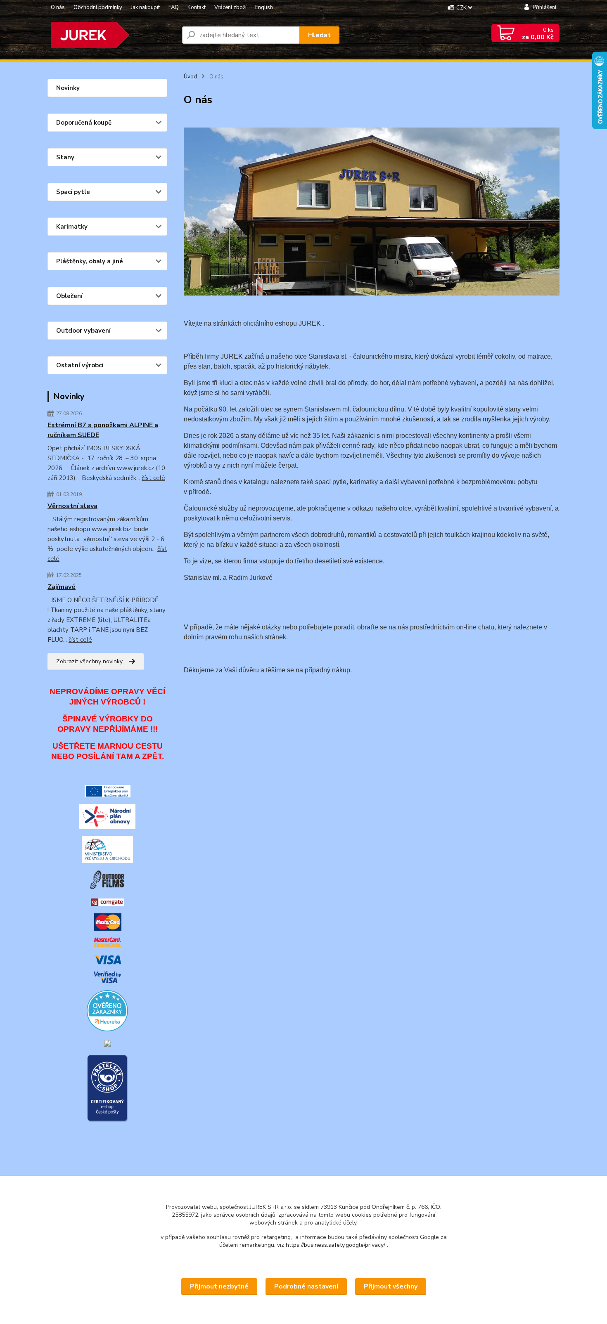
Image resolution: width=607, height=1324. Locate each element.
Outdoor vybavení (83, 330)
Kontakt (196, 7)
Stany (65, 157)
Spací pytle (73, 192)
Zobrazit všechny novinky (89, 661)
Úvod (190, 76)
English (264, 7)
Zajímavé (61, 586)
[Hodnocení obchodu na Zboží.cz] (107, 1042)
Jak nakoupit (145, 7)
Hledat (319, 35)
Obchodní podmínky (98, 7)
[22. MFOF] (107, 879)
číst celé (153, 478)
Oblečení (69, 296)
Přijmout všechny (390, 1286)
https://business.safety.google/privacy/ (335, 1245)
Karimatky (72, 226)
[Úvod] (111, 35)
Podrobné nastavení (306, 1286)
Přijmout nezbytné (219, 1286)
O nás (58, 7)
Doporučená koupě (83, 122)
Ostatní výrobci (79, 365)
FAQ (173, 7)
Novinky (68, 88)
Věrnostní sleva (72, 506)
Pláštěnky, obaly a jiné (89, 261)
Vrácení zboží (230, 7)
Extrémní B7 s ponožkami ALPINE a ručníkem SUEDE (102, 430)
